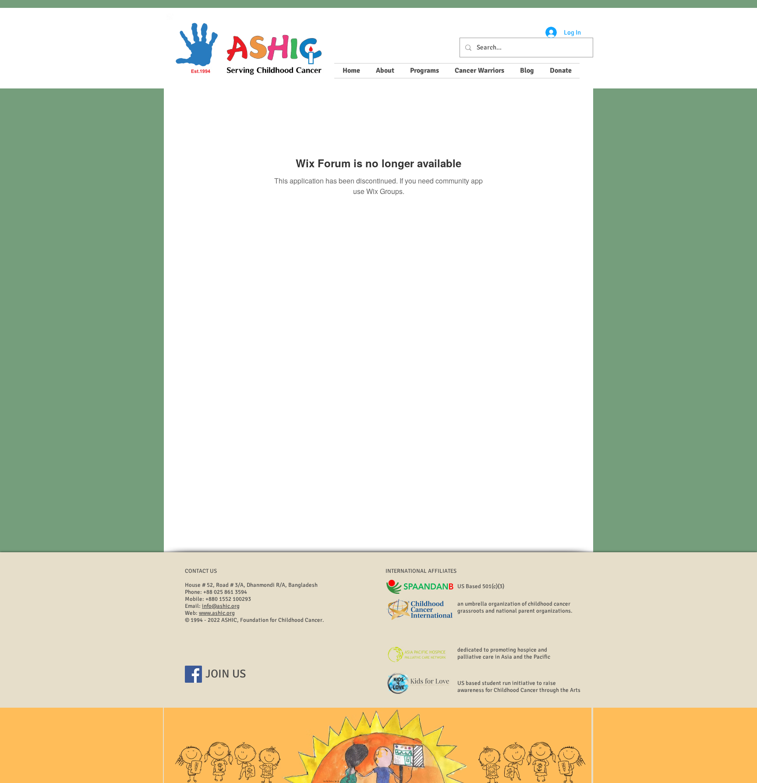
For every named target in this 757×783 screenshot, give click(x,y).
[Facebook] (193, 674)
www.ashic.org (217, 613)
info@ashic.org (221, 606)
